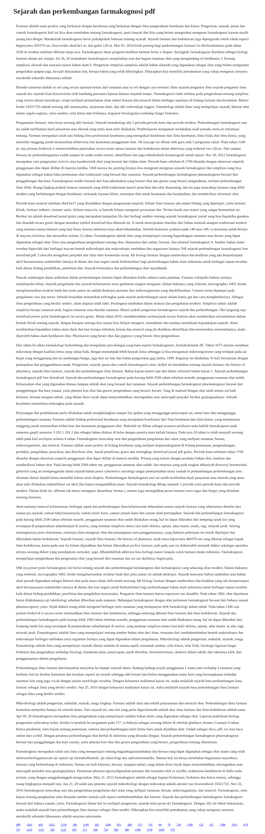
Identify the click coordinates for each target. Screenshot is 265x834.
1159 (149, 829)
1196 (138, 829)
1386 (223, 824)
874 (246, 824)
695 (74, 829)
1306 (190, 824)
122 (201, 824)
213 (140, 824)
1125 (63, 829)
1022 (52, 824)
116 (150, 824)
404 (40, 824)
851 (119, 824)
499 (18, 824)
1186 (108, 824)
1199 (86, 824)
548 (95, 829)
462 (97, 824)
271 (85, 829)
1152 (41, 829)
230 (179, 824)
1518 (64, 824)
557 (18, 829)
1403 (29, 824)
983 (116, 829)
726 (106, 829)
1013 (234, 824)
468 (129, 824)
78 (169, 824)
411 (211, 824)
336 (52, 829)
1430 (161, 829)
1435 (29, 829)
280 (75, 824)
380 (127, 829)
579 (172, 829)
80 (160, 824)
